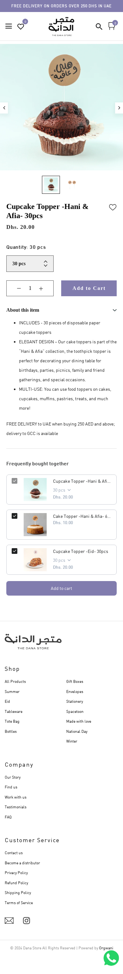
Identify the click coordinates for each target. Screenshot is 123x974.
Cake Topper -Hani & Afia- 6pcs (82, 516)
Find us (11, 787)
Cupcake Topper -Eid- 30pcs (80, 551)
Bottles (11, 731)
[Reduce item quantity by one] (14, 288)
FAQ (8, 817)
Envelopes (74, 691)
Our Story (12, 777)
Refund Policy (16, 882)
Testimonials (15, 807)
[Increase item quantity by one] (45, 288)
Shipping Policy (18, 892)
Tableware (13, 711)
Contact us (14, 852)
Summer (12, 691)
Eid (7, 701)
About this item (22, 310)
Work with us (15, 797)
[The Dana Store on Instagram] (26, 920)
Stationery (74, 701)
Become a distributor (22, 863)
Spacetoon (75, 711)
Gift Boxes (74, 681)
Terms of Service (19, 902)
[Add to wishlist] (113, 206)
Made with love (78, 721)
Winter (71, 741)
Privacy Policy (16, 872)
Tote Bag (12, 721)
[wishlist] (20, 26)
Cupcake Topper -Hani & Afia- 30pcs (82, 481)
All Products (15, 681)
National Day (76, 731)
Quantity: (26, 247)
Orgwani (106, 948)
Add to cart (61, 588)
